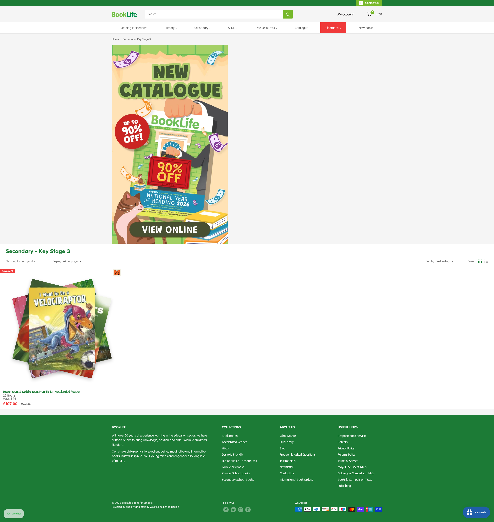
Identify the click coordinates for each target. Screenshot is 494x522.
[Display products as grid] (480, 261)
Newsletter (286, 467)
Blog (283, 448)
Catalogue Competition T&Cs (356, 473)
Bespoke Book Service (352, 436)
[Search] (288, 14)
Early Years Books (233, 467)
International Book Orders (296, 480)
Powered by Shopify (123, 506)
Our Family (287, 442)
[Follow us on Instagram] (240, 509)
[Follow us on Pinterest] (248, 509)
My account (345, 14)
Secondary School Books (238, 480)
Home (115, 39)
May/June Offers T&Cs (352, 467)
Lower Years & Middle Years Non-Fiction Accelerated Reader (41, 392)
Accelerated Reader (234, 442)
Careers (343, 442)
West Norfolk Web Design (164, 506)
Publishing (344, 486)
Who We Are (288, 436)
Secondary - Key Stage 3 (137, 39)
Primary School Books (236, 473)
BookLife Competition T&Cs (355, 480)
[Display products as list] (486, 261)
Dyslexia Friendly (232, 455)
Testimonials (287, 461)
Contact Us (372, 3)
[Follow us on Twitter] (233, 509)
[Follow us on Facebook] (226, 509)
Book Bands (230, 436)
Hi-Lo (225, 448)
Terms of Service (348, 461)
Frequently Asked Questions (298, 455)
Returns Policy (346, 455)
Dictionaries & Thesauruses (239, 461)
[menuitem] (133, 27)
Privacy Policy (346, 448)
